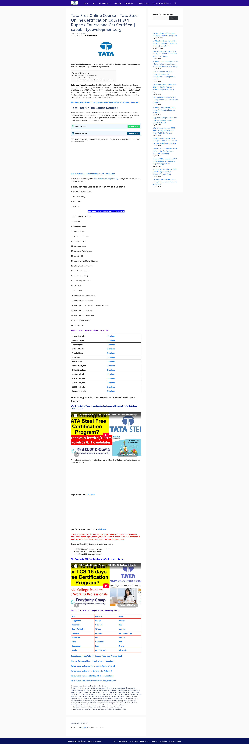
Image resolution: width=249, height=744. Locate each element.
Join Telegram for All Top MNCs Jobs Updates (106, 211)
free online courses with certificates (122, 696)
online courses (128, 701)
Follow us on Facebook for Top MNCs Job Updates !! (92, 676)
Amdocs (122, 637)
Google (98, 620)
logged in (84, 727)
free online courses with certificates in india (109, 699)
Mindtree (76, 637)
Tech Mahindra (78, 629)
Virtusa (98, 629)
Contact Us (163, 741)
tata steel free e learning (88, 705)
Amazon (122, 629)
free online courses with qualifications (97, 701)
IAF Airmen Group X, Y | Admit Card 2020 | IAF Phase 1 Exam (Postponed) (97, 707)
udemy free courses (122, 705)
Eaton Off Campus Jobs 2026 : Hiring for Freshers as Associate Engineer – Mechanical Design (165, 140)
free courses (105, 692)
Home (86, 3)
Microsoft (123, 650)
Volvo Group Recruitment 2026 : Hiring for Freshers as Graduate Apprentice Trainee (165, 53)
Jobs (93, 3)
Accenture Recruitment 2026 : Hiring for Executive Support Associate (164, 110)
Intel (97, 646)
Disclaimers (123, 741)
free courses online (116, 692)
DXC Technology (125, 633)
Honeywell (99, 642)
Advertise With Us (175, 741)
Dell (120, 642)
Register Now (144, 3)
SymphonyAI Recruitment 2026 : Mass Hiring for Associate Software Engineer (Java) (165, 171)
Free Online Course (100, 686)
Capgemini (76, 620)
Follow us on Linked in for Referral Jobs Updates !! (91, 671)
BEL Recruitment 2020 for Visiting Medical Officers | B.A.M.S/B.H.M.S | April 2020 (99, 709)
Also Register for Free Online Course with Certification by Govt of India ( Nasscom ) (105, 102)
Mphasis (98, 633)
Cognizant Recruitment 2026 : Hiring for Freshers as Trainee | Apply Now (165, 181)
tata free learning (107, 703)
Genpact (98, 625)
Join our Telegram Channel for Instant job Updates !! (92, 661)
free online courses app (102, 696)
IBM (97, 637)
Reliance (98, 616)
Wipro (121, 616)
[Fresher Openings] (74, 3)
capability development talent (126, 688)
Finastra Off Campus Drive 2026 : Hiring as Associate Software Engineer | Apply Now (165, 161)
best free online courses (81, 688)
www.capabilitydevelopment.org (105, 179)
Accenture (76, 625)
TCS (73, 616)
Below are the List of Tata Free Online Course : (91, 78)
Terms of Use (144, 741)
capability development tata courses (83, 690)
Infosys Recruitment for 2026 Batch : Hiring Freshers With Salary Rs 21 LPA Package (164, 130)
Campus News (77, 686)
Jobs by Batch (103, 3)
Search (173, 18)
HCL (120, 625)
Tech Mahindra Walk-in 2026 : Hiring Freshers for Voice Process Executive (165, 99)
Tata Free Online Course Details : (85, 76)
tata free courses (81, 703)
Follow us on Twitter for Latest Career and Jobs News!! (93, 681)
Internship (117, 3)
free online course (104, 694)
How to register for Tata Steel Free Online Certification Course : (96, 80)
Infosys (122, 620)
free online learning (116, 701)
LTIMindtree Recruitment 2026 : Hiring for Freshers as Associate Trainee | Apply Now (165, 43)
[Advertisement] (106, 159)
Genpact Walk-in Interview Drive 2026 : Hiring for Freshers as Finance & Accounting (165, 151)
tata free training (118, 703)
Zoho (74, 642)
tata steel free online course (106, 705)
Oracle (121, 646)
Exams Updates (88, 686)
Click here (111, 340)
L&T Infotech (100, 650)
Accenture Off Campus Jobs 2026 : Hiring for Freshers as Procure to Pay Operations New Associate (165, 64)
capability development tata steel (106, 690)
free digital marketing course (88, 694)
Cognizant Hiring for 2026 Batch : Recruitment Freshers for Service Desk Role (165, 120)
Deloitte (75, 633)
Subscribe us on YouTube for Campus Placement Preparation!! (96, 656)
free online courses (88, 696)
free (91, 692)
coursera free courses (82, 692)
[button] (175, 3)
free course (97, 692)
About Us (154, 741)
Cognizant (76, 646)
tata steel (128, 703)
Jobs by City (129, 3)
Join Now (134, 126)
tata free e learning (94, 703)
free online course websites (120, 694)
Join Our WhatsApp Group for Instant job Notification (93, 174)
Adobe (74, 650)
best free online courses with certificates (103, 688)
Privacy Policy (133, 741)
